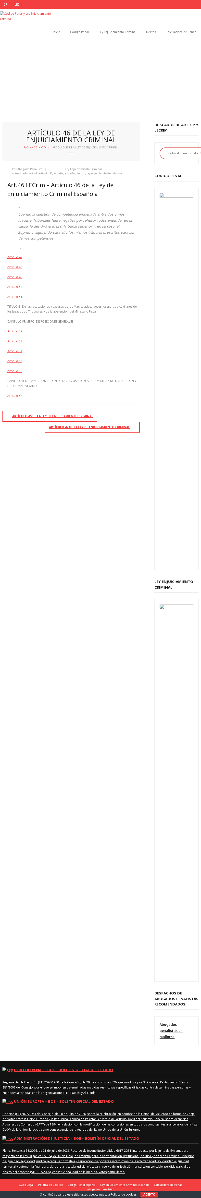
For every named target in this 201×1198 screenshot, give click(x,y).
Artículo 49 (14, 277)
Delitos (151, 32)
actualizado (20, 173)
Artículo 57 (14, 396)
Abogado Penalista (29, 169)
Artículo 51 (14, 297)
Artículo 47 (14, 257)
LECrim (19, 4)
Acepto (149, 1194)
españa (58, 173)
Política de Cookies (50, 1184)
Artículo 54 (14, 351)
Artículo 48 (14, 267)
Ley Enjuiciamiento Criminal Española (124, 1184)
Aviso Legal (26, 1184)
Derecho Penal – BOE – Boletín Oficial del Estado (63, 1069)
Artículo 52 (14, 331)
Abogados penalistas (100, 1189)
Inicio (56, 32)
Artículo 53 (14, 341)
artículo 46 (45, 173)
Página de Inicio (35, 147)
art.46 (33, 173)
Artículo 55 (14, 361)
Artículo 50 (14, 287)
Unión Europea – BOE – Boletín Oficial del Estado (64, 1101)
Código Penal (79, 32)
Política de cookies (124, 1194)
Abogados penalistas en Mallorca (171, 1030)
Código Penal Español (82, 1184)
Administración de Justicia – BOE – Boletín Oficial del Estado (76, 1138)
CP (5, 4)
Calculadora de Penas (181, 32)
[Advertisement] (100, 78)
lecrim (81, 173)
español (70, 173)
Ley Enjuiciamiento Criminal (117, 32)
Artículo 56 (14, 371)
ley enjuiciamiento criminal (105, 173)
